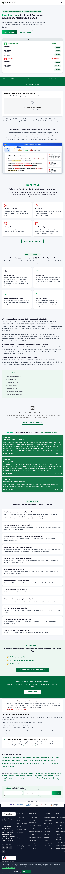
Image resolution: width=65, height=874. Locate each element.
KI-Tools (19, 826)
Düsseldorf (29, 775)
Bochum (21, 773)
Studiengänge (21, 846)
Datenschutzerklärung (36, 796)
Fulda (19, 777)
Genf (23, 777)
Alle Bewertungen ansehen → (49, 432)
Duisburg (22, 775)
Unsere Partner (32, 801)
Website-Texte (32, 840)
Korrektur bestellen (25, 32)
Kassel (50, 779)
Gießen (27, 777)
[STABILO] (44, 804)
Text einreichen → (32, 691)
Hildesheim (12, 779)
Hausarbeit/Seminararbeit (35, 831)
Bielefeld (15, 773)
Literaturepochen (48, 848)
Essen (45, 775)
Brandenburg (31, 773)
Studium (6, 824)
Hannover (58, 777)
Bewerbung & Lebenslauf (35, 837)
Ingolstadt (19, 779)
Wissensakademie (22, 823)
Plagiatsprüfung (6, 757)
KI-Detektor (5, 763)
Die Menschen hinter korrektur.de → (17, 709)
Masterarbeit (31, 828)
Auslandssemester (22, 838)
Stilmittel (46, 837)
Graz (31, 777)
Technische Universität (17, 657)
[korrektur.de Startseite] (9, 2)
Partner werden (60, 842)
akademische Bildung (8, 822)
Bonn (25, 773)
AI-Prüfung (11, 766)
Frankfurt (56, 775)
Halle (46, 777)
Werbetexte (31, 843)
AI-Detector (21, 763)
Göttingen (36, 777)
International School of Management (22, 660)
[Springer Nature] (54, 805)
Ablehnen (6, 871)
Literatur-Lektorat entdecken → (32, 422)
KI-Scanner (13, 763)
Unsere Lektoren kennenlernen (33, 241)
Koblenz (5, 780)
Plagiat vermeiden (17, 760)
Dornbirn (11, 775)
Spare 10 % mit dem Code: (32, 670)
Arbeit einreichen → (9, 32)
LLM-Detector (52, 763)
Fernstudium (20, 835)
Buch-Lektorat (32, 834)
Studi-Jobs (20, 820)
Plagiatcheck (36, 757)
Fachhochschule (15, 664)
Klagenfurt (59, 779)
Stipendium (20, 832)
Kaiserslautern (37, 779)
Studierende (5, 820)
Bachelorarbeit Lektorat (34, 825)
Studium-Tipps (21, 817)
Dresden (17, 775)
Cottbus (59, 773)
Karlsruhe (45, 779)
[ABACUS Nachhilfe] (28, 805)
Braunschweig (40, 773)
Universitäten (20, 848)
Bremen (47, 773)
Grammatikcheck (48, 823)
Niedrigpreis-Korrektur (8, 836)
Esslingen (50, 775)
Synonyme (47, 834)
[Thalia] (10, 804)
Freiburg (4, 777)
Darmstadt (5, 775)
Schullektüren (47, 846)
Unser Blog (59, 825)
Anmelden (56, 793)
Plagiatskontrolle (37, 760)
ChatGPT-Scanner (31, 763)
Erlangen (40, 775)
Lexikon (47, 813)
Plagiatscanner (27, 757)
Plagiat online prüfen (50, 760)
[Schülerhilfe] (20, 805)
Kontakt (59, 813)
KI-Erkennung (42, 763)
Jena (31, 779)
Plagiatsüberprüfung (47, 757)
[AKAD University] (35, 805)
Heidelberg (5, 779)
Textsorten (47, 840)
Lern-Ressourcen (7, 834)
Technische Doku (33, 848)
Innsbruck (26, 779)
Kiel (54, 779)
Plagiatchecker (17, 757)
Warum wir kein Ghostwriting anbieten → (35, 745)
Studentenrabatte (22, 829)
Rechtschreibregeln (49, 817)
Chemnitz (53, 773)
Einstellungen (15, 871)
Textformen (32, 813)
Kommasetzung (48, 820)
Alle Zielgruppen (32, 817)
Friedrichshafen (12, 777)
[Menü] (61, 2)
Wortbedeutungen (49, 831)
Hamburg (51, 777)
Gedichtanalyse (48, 843)
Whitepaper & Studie (34, 846)
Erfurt (35, 775)
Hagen (42, 777)
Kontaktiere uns (60, 822)
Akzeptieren (26, 871)
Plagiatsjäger (27, 760)
